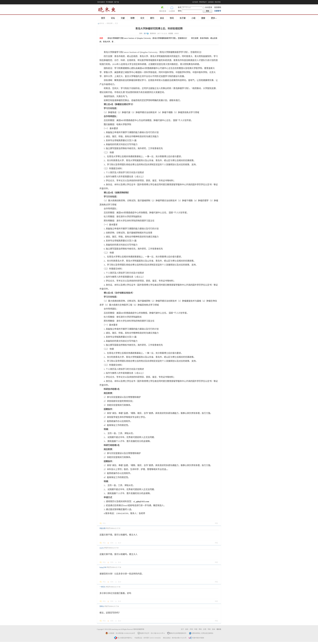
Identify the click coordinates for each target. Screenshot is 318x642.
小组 (193, 18)
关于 (182, 629)
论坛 (113, 18)
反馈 (204, 629)
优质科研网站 (195, 633)
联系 (186, 629)
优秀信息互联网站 (207, 633)
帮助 (200, 629)
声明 (191, 629)
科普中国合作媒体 (198, 638)
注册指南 (211, 2)
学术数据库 (109, 2)
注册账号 (217, 11)
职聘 (133, 18)
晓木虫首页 (101, 2)
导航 (209, 629)
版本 (213, 629)
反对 (119, 543)
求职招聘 (109, 23)
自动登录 (208, 7)
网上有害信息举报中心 (124, 638)
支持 (112, 543)
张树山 (101, 606)
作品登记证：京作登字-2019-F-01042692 (148, 638)
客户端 (116, 2)
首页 (103, 18)
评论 (104, 523)
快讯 (172, 18)
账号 (179, 7)
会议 (162, 18)
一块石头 (102, 587)
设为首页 (195, 2)
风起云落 (102, 528)
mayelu (101, 548)
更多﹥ (214, 18)
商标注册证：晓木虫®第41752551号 (174, 638)
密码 (179, 11)
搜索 (203, 18)
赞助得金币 (203, 2)
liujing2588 (102, 567)
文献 (123, 18)
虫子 (145, 33)
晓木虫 (108, 10)
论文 (142, 18)
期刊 (152, 18)
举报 (216, 523)
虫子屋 (183, 18)
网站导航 (218, 2)
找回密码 (217, 7)
